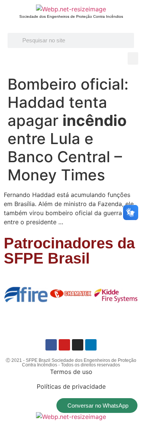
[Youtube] (64, 345)
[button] (133, 58)
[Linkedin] (91, 345)
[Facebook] (51, 345)
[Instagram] (77, 345)
